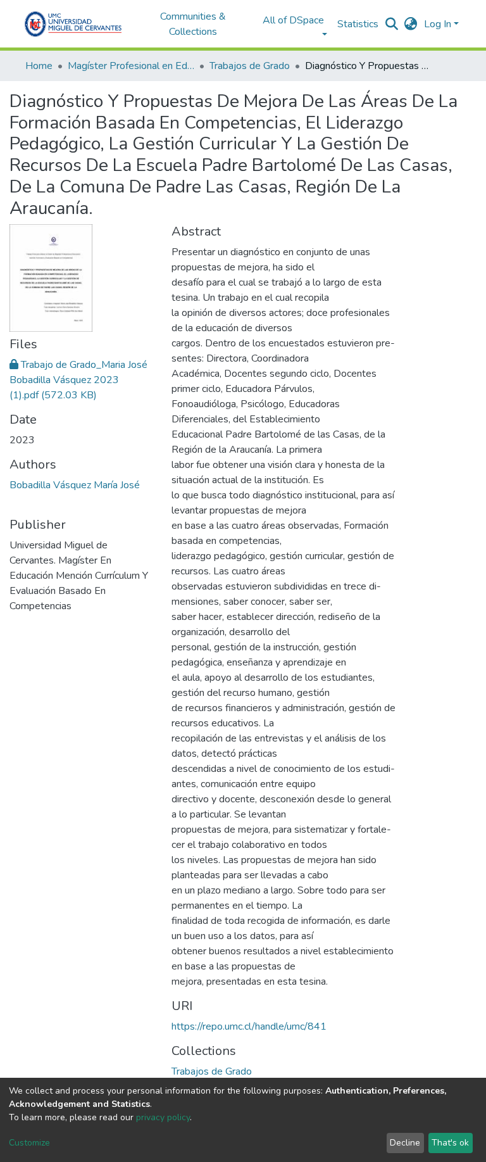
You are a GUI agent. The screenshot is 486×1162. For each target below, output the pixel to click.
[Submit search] (392, 24)
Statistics (357, 24)
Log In (437, 24)
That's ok (450, 1143)
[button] (411, 24)
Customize (29, 1143)
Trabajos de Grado (249, 66)
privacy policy (163, 1117)
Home (39, 66)
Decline (405, 1143)
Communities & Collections (193, 24)
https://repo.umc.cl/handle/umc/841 (249, 1026)
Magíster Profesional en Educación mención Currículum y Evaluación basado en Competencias (131, 66)
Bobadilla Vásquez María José (74, 485)
